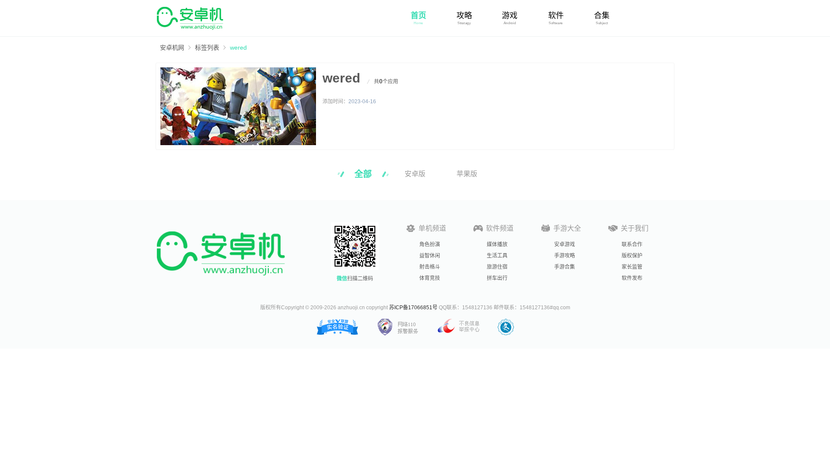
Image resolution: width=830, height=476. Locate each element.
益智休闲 (429, 256)
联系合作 (632, 244)
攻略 (464, 15)
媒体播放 (497, 244)
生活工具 (497, 256)
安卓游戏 (564, 244)
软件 (556, 15)
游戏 (509, 15)
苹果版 (466, 174)
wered (238, 47)
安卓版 (415, 174)
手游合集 (564, 267)
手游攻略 (564, 256)
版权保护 (632, 256)
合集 (602, 15)
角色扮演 (429, 244)
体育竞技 (429, 278)
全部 (363, 174)
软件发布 (632, 278)
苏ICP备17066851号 (413, 308)
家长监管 (632, 267)
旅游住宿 (497, 267)
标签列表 (207, 47)
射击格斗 (429, 267)
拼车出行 (497, 278)
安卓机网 (172, 47)
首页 (418, 15)
